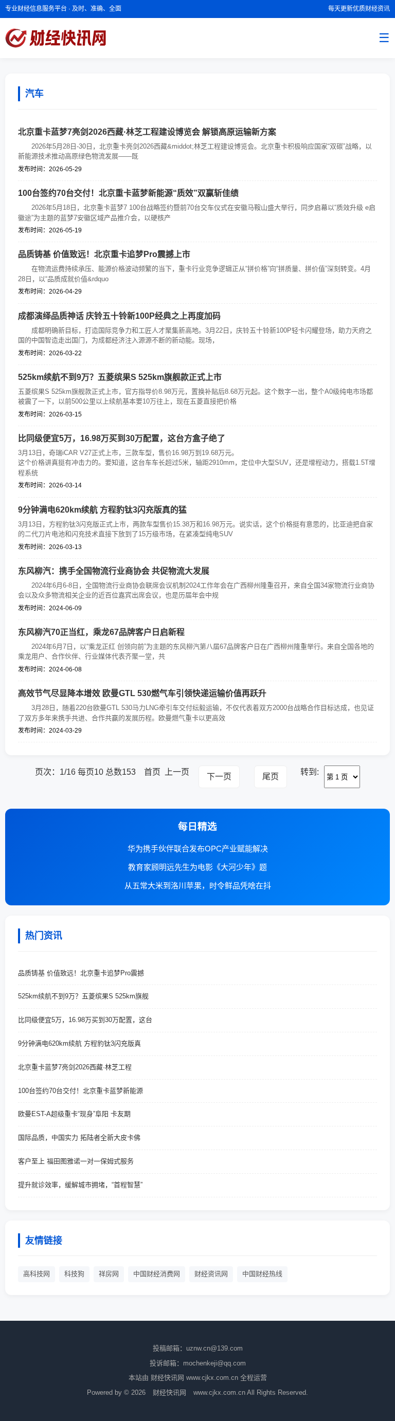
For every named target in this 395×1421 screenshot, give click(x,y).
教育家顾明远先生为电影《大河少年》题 (197, 867)
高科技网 (36, 1274)
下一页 (219, 776)
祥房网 (109, 1274)
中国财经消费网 (156, 1274)
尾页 (270, 776)
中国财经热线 (262, 1274)
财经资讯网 (211, 1274)
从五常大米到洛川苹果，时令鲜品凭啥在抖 (197, 885)
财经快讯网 (170, 1392)
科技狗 (74, 1274)
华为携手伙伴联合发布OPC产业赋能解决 (198, 848)
